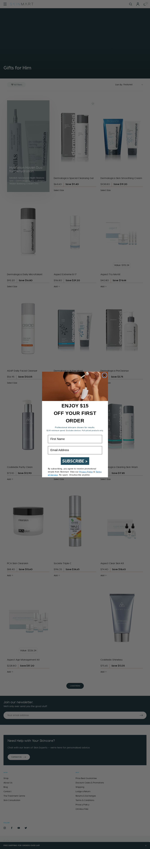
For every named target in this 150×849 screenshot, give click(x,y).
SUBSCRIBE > (75, 461)
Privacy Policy (86, 472)
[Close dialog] (104, 375)
